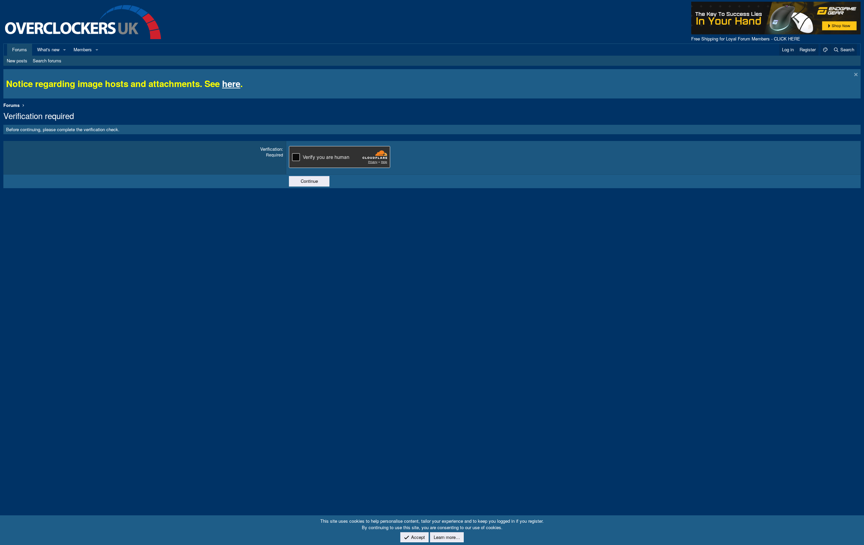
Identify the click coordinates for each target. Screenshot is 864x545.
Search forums (47, 60)
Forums (19, 49)
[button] (64, 49)
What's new (48, 49)
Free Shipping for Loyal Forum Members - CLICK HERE (745, 38)
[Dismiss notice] (855, 75)
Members (83, 49)
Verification (271, 149)
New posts (17, 60)
